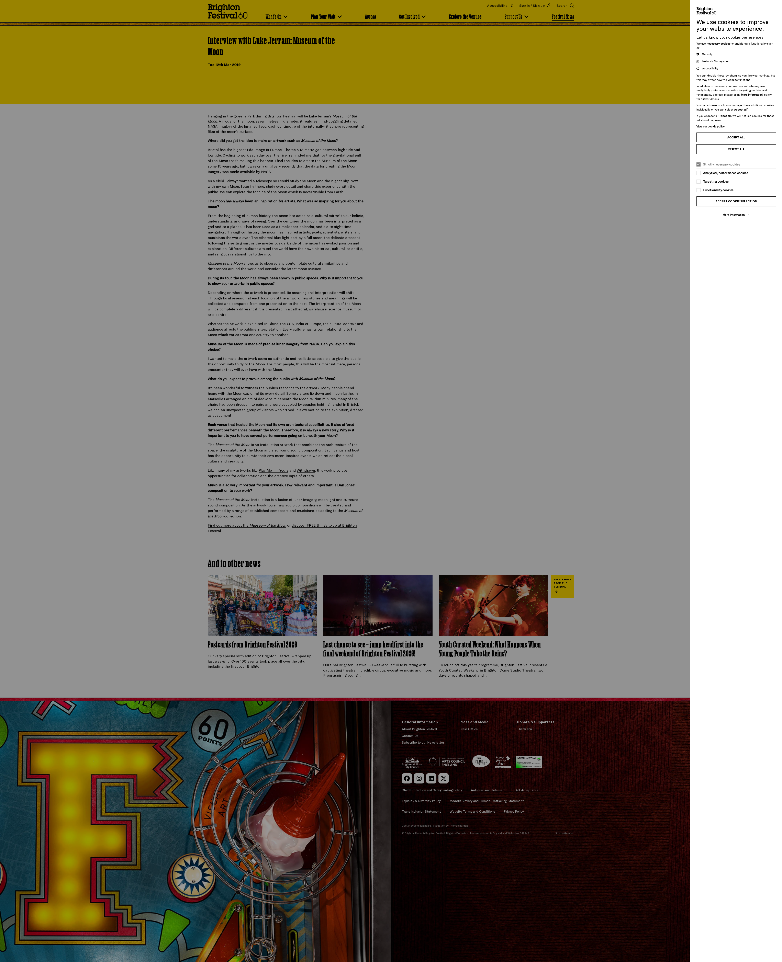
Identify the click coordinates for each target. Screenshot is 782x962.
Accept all (736, 137)
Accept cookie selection (736, 201)
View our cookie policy (710, 126)
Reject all (736, 149)
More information (734, 214)
